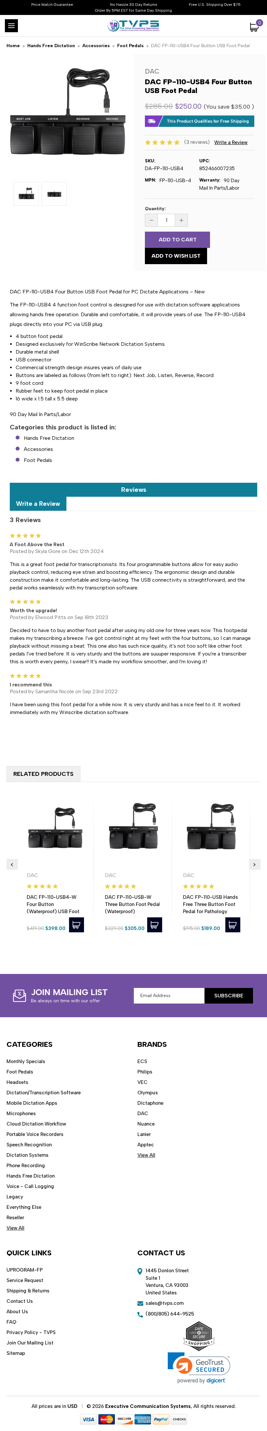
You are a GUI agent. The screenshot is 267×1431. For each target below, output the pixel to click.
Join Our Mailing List (30, 1343)
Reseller (15, 1218)
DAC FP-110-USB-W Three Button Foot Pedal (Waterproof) (132, 904)
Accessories (38, 449)
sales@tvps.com (165, 1303)
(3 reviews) (197, 142)
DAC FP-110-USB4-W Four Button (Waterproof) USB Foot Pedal (53, 908)
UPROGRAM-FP (25, 1270)
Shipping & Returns (28, 1291)
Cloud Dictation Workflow (36, 1124)
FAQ (11, 1322)
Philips (144, 1072)
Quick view (55, 828)
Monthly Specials (26, 1061)
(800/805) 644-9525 (170, 1314)
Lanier (144, 1134)
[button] (199, 1368)
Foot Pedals (38, 460)
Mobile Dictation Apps (32, 1103)
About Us (17, 1312)
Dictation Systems (28, 1155)
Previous (12, 864)
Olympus (147, 1093)
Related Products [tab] (43, 773)
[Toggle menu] (11, 25)
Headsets (17, 1082)
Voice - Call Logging (30, 1186)
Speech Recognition (29, 1145)
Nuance (146, 1124)
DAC (142, 1113)
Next (254, 864)
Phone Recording (26, 1165)
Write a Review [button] (230, 142)
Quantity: (155, 208)
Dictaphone (150, 1103)
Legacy (15, 1197)
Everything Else (24, 1207)
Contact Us (20, 1301)
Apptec (145, 1145)
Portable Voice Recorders (35, 1134)
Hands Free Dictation (49, 438)
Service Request (25, 1280)
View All (15, 1228)
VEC (142, 1082)
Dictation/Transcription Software (44, 1093)
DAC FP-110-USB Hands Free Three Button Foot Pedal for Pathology (210, 904)
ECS (142, 1061)
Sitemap (16, 1353)
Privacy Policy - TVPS (31, 1332)
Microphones (21, 1113)
